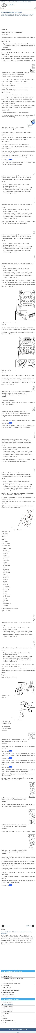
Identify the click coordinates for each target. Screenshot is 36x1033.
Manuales (3, 2)
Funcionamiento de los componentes (11, 983)
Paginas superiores (15, 2)
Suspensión (6, 1013)
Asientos (26, 14)
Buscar (29, 2)
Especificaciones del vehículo (10, 997)
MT (9, 2)
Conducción (6, 985)
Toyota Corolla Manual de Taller (8, 14)
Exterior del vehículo (8, 1006)
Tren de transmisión (7, 1011)
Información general (7, 1002)
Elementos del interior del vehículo (11, 990)
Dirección (5, 1018)
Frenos (4, 1016)
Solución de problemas (8, 994)
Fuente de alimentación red (9, 1022)
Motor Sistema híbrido (8, 1009)
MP (6, 2)
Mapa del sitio (24, 2)
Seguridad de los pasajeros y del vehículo (13, 978)
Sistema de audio (7, 988)
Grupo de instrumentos (8, 981)
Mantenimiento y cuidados (9, 992)
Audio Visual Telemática (8, 1020)
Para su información (7, 974)
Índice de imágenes (7, 976)
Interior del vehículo (19, 14)
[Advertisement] (18, 21)
